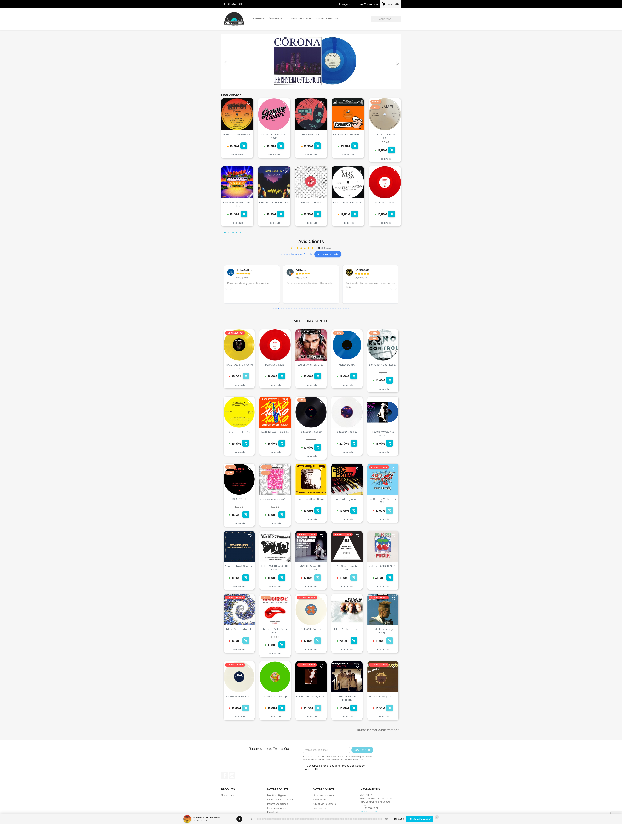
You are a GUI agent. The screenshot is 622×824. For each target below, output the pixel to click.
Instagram (232, 775)
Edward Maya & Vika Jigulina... (383, 433)
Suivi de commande (324, 795)
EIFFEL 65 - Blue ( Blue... (347, 629)
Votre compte (323, 789)
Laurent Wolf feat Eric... (311, 364)
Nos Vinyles (259, 18)
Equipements (305, 18)
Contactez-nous (276, 808)
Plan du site (273, 812)
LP (286, 18)
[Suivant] (245, 819)
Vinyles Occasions (323, 18)
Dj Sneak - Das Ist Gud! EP (237, 134)
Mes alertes (320, 808)
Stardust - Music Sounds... (239, 566)
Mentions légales (276, 795)
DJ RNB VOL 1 (239, 499)
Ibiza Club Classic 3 (347, 431)
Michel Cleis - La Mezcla (239, 629)
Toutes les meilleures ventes (379, 730)
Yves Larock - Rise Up (275, 696)
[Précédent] (233, 819)
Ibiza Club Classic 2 (311, 431)
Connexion (319, 799)
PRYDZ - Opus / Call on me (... (239, 366)
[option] (311, 61)
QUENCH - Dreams (311, 629)
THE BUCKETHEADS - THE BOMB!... (275, 568)
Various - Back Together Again (274, 136)
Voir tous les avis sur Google (296, 254)
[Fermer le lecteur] (437, 817)
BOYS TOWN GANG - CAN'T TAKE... (237, 204)
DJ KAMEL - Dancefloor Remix (384, 136)
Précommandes (274, 18)
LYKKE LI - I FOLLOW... (239, 431)
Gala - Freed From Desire (311, 499)
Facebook (224, 775)
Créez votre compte (324, 803)
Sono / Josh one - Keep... (383, 364)
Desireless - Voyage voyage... (383, 631)
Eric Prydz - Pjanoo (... (347, 499)
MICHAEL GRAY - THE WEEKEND (311, 568)
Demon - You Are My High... (311, 696)
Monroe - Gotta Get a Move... (275, 631)
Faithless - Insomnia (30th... (348, 134)
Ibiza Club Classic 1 (385, 202)
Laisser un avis (329, 254)
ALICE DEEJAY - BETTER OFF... (383, 501)
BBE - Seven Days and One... (347, 568)
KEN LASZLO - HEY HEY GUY (274, 202)
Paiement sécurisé (277, 803)
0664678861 (234, 4)
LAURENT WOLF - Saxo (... (275, 431)
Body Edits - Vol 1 (311, 134)
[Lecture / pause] (239, 819)
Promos (293, 18)
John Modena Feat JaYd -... (275, 499)
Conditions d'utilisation (280, 799)
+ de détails (237, 154)
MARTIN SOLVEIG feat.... (239, 696)
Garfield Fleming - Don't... (383, 696)
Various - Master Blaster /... (348, 202)
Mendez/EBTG (347, 364)
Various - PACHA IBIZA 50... (383, 566)
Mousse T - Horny (311, 202)
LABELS (338, 18)
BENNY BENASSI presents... (347, 698)
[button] (234, 61)
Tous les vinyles (231, 232)
